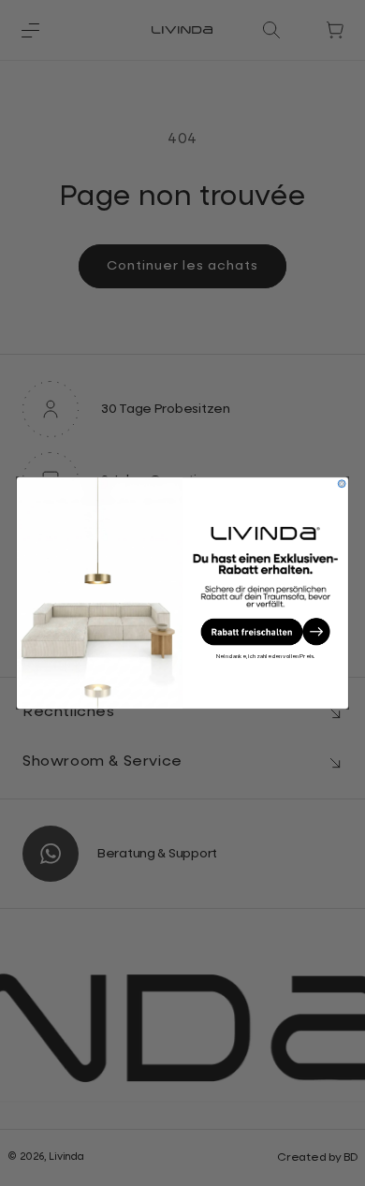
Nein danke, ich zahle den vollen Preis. (265, 656)
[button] (265, 631)
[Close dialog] (341, 484)
